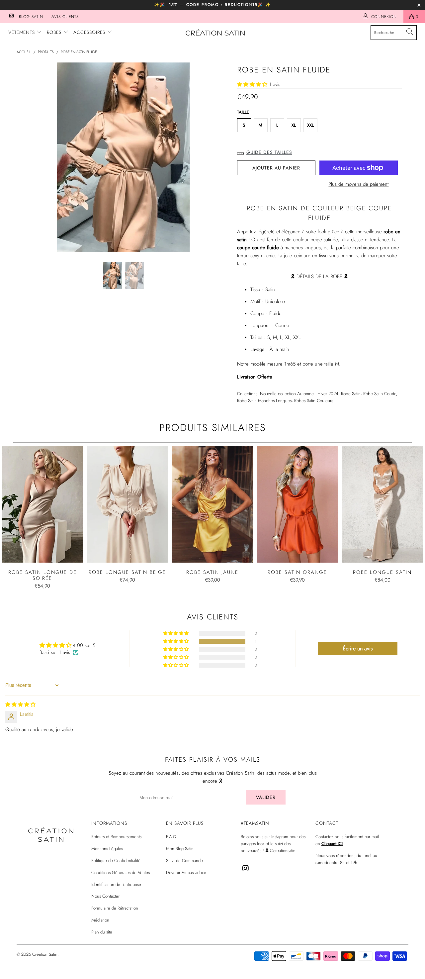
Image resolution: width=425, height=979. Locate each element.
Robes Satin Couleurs (313, 400)
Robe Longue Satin (382, 504)
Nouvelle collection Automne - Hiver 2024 (299, 393)
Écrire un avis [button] (358, 648)
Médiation (100, 920)
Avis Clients (65, 17)
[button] (252, 84)
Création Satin (44, 954)
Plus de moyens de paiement (358, 184)
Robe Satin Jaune (212, 504)
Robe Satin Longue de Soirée (42, 504)
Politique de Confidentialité (115, 860)
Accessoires (90, 32)
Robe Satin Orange (297, 504)
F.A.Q (171, 836)
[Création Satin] (216, 33)
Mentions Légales (107, 848)
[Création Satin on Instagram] (11, 17)
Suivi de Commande (184, 860)
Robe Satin (351, 393)
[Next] (219, 157)
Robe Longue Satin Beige (127, 504)
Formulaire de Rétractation (114, 908)
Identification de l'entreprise (116, 884)
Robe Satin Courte (379, 393)
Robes (55, 32)
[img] (20, 704)
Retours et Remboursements (116, 836)
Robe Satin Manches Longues (264, 400)
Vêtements (22, 32)
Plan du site (101, 932)
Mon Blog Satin (180, 848)
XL (294, 125)
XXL (310, 125)
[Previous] (28, 157)
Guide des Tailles (269, 152)
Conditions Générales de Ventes (120, 872)
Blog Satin (31, 17)
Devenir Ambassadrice (186, 872)
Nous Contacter (105, 896)
